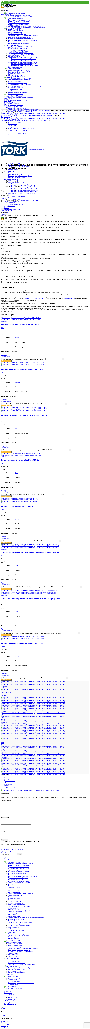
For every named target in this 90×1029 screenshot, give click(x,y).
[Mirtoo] (33, 728)
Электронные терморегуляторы (17, 92)
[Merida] (33, 733)
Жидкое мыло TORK (14, 916)
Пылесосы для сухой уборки (16, 72)
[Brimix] (33, 765)
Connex (3, 372)
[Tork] (33, 708)
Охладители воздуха (14, 86)
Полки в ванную (13, 897)
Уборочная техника (10, 171)
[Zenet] (33, 697)
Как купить (7, 779)
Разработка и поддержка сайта (8, 851)
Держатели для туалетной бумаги (18, 878)
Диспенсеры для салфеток (15, 879)
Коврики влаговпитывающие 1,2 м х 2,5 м (24, 188)
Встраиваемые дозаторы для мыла (21, 46)
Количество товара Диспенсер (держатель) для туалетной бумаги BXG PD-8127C (27, 450)
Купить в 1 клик (6, 361)
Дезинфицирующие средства (16, 919)
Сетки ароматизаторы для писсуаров (19, 906)
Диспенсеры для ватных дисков (17, 873)
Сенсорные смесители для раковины (19, 882)
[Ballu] (33, 769)
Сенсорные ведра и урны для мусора (19, 37)
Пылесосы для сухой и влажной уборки (20, 176)
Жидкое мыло (12, 914)
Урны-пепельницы (13, 43)
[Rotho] (33, 716)
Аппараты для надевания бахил (17, 100)
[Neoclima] (33, 727)
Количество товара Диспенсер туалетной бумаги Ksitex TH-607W (22, 540)
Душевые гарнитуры (14, 56)
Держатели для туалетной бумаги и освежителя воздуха (28, 27)
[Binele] (33, 768)
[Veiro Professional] (33, 705)
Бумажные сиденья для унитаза (17, 913)
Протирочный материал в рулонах (18, 924)
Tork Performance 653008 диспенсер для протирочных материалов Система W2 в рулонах (27, 115)
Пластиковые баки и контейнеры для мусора (21, 111)
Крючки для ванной (14, 892)
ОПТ (5, 782)
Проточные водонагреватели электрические (21, 88)
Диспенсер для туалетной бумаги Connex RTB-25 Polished (23, 643)
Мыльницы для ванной (15, 895)
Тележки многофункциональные (17, 198)
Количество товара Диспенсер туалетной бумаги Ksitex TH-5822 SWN (24, 359)
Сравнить (7, 1002)
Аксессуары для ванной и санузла (17, 110)
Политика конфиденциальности (8, 847)
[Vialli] (33, 702)
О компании (8, 784)
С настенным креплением (15, 204)
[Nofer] (33, 725)
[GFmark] (33, 746)
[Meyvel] (33, 730)
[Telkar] (33, 710)
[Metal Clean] (33, 732)
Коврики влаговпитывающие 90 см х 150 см (24, 191)
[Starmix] (33, 713)
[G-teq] (33, 747)
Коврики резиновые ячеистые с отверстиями (21, 193)
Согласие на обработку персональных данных (12, 849)
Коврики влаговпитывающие (16, 55)
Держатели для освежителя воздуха (18, 865)
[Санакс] (33, 689)
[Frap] (33, 751)
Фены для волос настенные (12, 201)
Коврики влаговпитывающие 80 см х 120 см (24, 190)
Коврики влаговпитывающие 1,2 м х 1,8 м (24, 184)
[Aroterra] (33, 771)
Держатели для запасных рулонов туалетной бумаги (27, 26)
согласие (9, 836)
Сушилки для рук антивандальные (18, 22)
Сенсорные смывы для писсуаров (21, 78)
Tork (16, 177)
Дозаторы (11, 884)
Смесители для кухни (14, 901)
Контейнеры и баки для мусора (17, 108)
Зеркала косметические (15, 889)
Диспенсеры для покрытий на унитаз (19, 874)
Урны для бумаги (13, 40)
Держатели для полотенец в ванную (18, 867)
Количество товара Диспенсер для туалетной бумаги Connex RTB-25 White (25, 403)
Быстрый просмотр (6, 356)
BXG (2, 419)
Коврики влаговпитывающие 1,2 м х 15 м (23, 187)
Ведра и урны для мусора (15, 105)
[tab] (46, 205)
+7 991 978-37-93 (5, 3)
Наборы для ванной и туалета (17, 904)
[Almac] (33, 773)
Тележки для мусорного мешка (17, 196)
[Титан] (33, 684)
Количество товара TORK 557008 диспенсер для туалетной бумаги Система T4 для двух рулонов (32, 633)
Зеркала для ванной (14, 890)
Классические (12, 202)
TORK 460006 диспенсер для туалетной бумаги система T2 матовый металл (24, 120)
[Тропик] (33, 681)
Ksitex (2, 328)
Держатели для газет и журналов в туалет (20, 863)
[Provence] (33, 721)
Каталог (3, 110)
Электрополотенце (13, 169)
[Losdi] (33, 735)
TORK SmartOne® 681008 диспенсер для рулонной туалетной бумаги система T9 (32, 552)
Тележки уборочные (14, 53)
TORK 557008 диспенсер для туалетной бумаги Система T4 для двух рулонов (30, 599)
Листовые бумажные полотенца (17, 921)
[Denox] (33, 758)
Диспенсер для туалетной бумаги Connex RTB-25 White (22, 369)
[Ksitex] (33, 738)
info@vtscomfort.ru (69, 298)
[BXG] (33, 763)
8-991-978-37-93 (28, 298)
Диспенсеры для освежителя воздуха (22, 16)
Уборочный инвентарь (11, 179)
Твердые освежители (17, 18)
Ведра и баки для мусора (11, 103)
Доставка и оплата (9, 781)
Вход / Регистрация (10, 1004)
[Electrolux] (33, 755)
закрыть (3, 1008)
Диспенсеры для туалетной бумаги (38, 110)
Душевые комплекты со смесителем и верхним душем (27, 86)
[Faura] (33, 754)
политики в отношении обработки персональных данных (63, 836)
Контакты (7, 785)
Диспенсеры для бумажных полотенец (19, 871)
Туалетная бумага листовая (16, 930)
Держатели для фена (14, 870)
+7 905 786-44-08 (11, 1)
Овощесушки (12, 84)
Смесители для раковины (15, 903)
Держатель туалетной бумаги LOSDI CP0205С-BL (20, 460)
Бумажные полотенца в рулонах (17, 911)
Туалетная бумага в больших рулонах (19, 925)
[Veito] (33, 703)
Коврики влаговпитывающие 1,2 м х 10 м (23, 185)
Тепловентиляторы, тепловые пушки (19, 91)
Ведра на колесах (13, 180)
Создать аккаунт (5, 1021)
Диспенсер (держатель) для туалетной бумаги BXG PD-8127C (24, 415)
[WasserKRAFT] (33, 698)
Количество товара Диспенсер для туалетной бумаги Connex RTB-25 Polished (26, 678)
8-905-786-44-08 (38, 298)
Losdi (2, 463)
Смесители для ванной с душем (17, 83)
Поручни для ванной (14, 898)
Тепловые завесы (13, 89)
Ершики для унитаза (14, 887)
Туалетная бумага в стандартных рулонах (20, 922)
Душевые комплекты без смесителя (21, 84)
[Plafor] (33, 724)
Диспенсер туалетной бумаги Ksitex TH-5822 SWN (20, 324)
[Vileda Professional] (33, 700)
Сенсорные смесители (18, 76)
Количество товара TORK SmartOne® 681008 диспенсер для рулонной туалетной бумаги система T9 (33, 587)
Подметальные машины (15, 172)
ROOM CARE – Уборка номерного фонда (20, 910)
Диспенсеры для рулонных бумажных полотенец (22, 40)
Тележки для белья (13, 195)
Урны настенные (13, 117)
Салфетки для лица (13, 927)
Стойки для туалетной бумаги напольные (20, 893)
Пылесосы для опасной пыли (16, 174)
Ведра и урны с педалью (15, 106)
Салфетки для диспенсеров (16, 928)
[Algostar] (33, 774)
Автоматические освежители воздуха (19, 868)
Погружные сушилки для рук (16, 20)
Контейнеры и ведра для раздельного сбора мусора (23, 35)
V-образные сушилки (14, 26)
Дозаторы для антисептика (19, 48)
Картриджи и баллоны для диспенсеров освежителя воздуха (26, 917)
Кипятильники (12, 83)
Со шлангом (11, 206)
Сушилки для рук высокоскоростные (19, 23)
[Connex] (33, 760)
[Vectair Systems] (33, 706)
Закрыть (3, 852)
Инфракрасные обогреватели (16, 81)
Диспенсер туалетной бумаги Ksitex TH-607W (18, 506)
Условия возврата (9, 787)
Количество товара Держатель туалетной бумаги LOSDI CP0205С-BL (24, 494)
